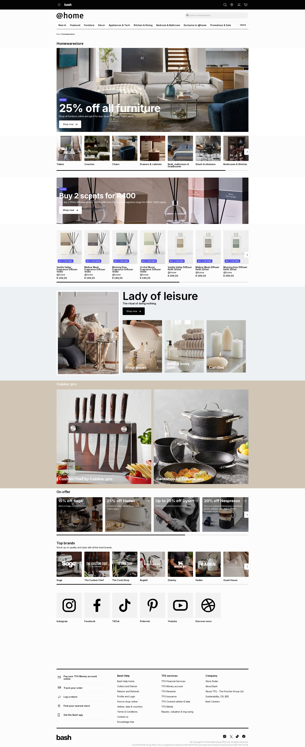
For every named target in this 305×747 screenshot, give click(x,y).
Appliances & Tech (119, 25)
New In (62, 25)
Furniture (89, 25)
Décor (101, 25)
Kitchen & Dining (143, 25)
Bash (59, 34)
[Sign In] (239, 5)
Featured (75, 25)
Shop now (68, 124)
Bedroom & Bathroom (168, 25)
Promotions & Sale (220, 25)
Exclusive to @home (195, 25)
